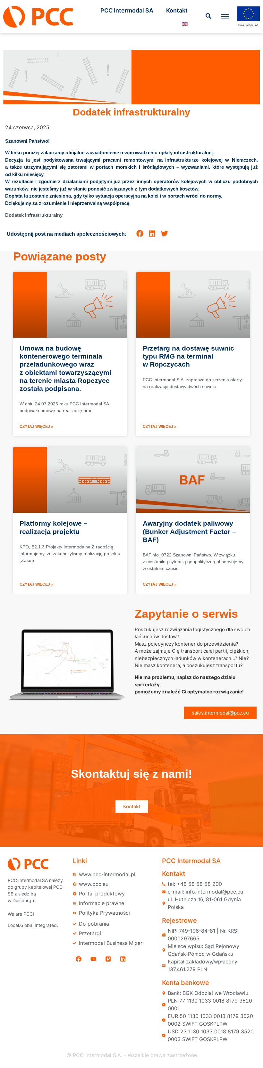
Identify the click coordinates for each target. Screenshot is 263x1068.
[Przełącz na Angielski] (184, 24)
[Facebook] (78, 959)
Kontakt (177, 10)
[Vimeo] (108, 959)
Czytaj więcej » (36, 426)
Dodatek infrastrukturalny (34, 215)
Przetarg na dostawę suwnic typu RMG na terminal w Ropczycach (188, 356)
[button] (139, 233)
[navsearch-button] (208, 17)
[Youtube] (93, 959)
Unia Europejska (248, 25)
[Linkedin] (123, 959)
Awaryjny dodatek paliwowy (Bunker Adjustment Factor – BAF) (189, 531)
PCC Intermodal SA (126, 10)
